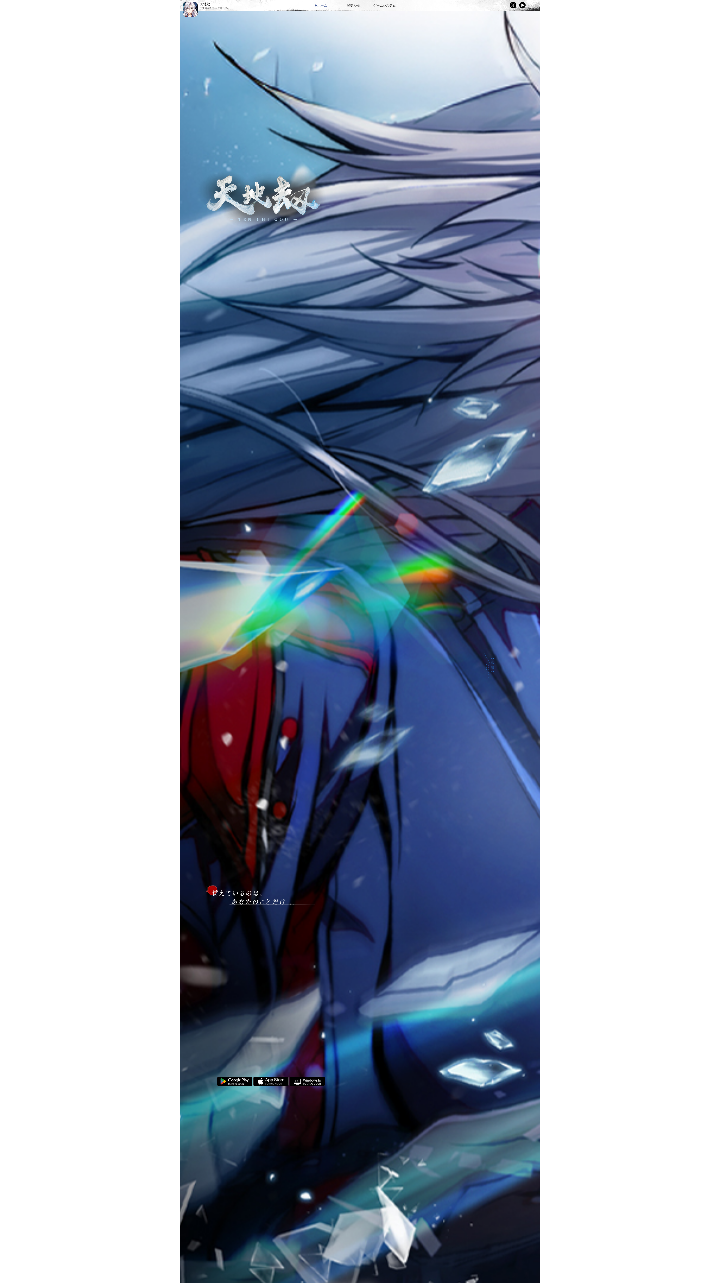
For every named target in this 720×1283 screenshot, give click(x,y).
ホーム (322, 5)
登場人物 (353, 5)
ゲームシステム (384, 5)
